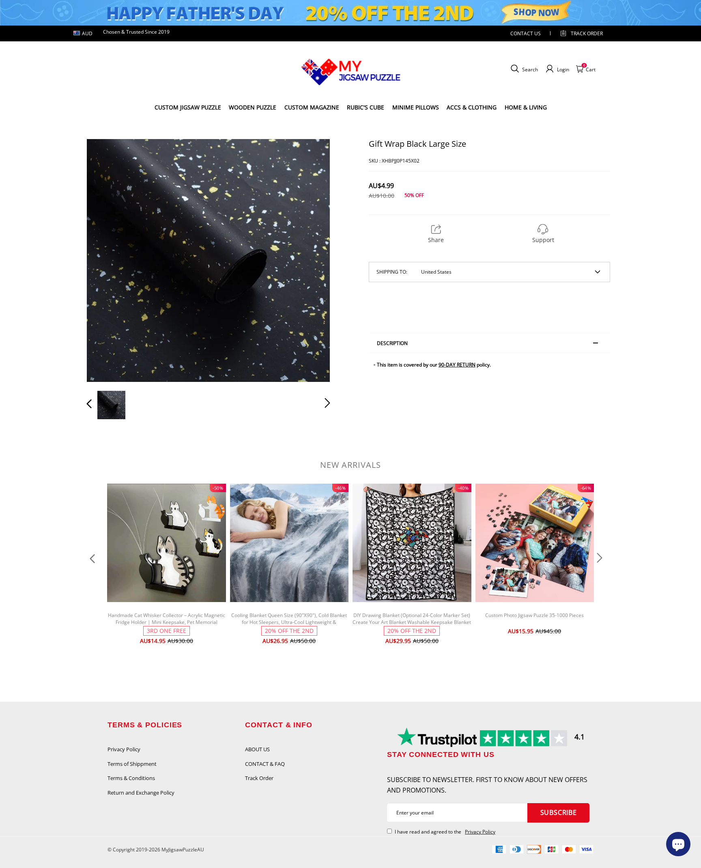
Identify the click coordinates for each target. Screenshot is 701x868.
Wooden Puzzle (252, 107)
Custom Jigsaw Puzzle (188, 107)
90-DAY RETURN (457, 364)
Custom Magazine (311, 107)
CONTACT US (525, 33)
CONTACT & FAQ (265, 763)
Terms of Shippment (132, 763)
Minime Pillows (415, 107)
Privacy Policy (124, 749)
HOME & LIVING (526, 107)
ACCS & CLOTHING (472, 107)
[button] (105, 260)
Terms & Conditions (131, 778)
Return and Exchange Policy (141, 792)
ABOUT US (257, 749)
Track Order (587, 33)
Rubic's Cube (365, 107)
